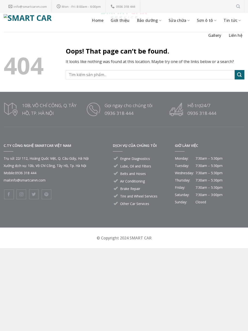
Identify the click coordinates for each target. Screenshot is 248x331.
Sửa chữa (177, 20)
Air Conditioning (132, 181)
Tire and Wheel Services (138, 196)
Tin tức (230, 20)
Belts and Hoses (133, 173)
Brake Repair (130, 188)
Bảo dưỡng (147, 20)
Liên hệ (235, 35)
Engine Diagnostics (135, 158)
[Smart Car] (35, 22)
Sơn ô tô (205, 20)
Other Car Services (134, 203)
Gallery (214, 35)
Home (97, 20)
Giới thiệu (120, 20)
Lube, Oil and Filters (135, 166)
